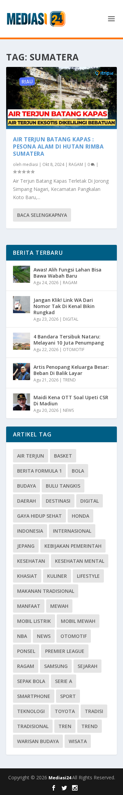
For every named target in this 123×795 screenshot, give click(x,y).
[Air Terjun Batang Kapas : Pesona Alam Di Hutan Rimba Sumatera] (61, 98)
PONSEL (26, 651)
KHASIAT (27, 576)
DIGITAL (70, 319)
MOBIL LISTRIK (34, 621)
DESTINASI (58, 501)
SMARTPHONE (33, 696)
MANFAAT (28, 606)
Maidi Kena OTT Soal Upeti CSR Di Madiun (70, 400)
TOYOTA (65, 711)
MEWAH (59, 606)
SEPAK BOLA (31, 681)
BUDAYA (26, 486)
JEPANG (26, 546)
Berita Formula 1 (39, 471)
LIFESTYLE (88, 576)
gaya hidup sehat (39, 516)
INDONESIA (30, 531)
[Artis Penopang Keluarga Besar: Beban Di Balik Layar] (21, 371)
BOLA (78, 471)
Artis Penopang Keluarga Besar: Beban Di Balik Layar (71, 370)
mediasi (30, 164)
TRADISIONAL (33, 726)
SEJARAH (87, 666)
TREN (64, 726)
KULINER (57, 576)
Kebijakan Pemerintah (72, 546)
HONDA (80, 516)
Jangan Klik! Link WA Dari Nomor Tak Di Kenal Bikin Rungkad (64, 306)
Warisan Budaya (38, 741)
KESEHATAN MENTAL (79, 561)
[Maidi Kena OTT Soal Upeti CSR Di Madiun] (21, 401)
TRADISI (94, 711)
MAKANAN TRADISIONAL (45, 591)
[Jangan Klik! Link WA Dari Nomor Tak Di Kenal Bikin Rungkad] (21, 304)
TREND (69, 380)
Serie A (63, 681)
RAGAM (76, 164)
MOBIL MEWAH (78, 621)
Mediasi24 (60, 778)
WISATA (78, 741)
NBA (22, 636)
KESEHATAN (31, 561)
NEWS (68, 410)
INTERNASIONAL (72, 531)
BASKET (63, 455)
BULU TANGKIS (63, 486)
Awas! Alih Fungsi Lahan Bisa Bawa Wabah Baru (67, 272)
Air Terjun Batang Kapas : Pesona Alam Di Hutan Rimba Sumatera (58, 146)
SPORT (68, 696)
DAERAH (26, 501)
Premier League (64, 651)
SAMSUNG (56, 666)
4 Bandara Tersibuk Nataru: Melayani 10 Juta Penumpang (68, 339)
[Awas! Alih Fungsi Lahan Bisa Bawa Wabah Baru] (21, 274)
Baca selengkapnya (42, 215)
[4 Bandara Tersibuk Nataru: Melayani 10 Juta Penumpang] (21, 341)
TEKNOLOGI (31, 711)
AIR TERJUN (30, 455)
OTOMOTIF (73, 349)
